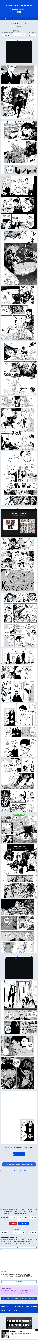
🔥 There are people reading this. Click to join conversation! (19, 1298)
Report (14, 1223)
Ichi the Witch (18, 1306)
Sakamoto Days (31, 1306)
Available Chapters (16, 31)
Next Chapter (32, 32)
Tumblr (18, 1220)
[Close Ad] (31, 40)
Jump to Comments (19, 1154)
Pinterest (33, 1217)
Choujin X (4, 1306)
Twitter (19, 1217)
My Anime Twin (6, 1311)
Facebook (12, 1217)
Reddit (26, 1217)
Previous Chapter (7, 32)
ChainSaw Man (19, 1311)
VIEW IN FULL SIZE (19, 814)
